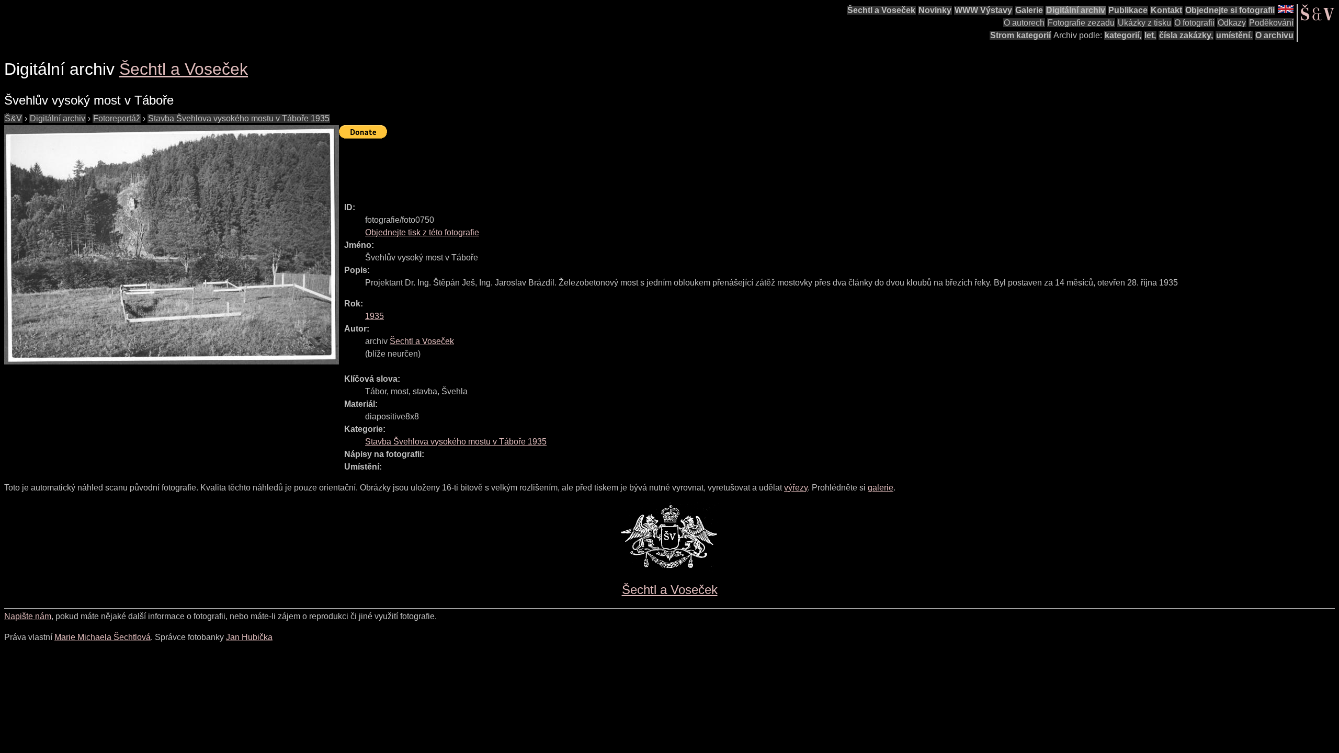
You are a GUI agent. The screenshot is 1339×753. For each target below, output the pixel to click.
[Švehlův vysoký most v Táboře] (171, 244)
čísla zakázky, (1186, 35)
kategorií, (1123, 35)
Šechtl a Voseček (881, 10)
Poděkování (1271, 22)
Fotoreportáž (116, 118)
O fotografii (1194, 22)
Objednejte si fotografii (1230, 10)
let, (1150, 35)
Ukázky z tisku (1144, 22)
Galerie (1029, 10)
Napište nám (27, 616)
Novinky (934, 10)
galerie (880, 487)
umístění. (1234, 35)
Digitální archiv (1075, 10)
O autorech (1024, 22)
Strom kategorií (1020, 35)
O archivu (1274, 35)
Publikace (1128, 10)
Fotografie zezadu (1081, 22)
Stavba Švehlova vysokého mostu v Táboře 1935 (239, 118)
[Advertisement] (529, 165)
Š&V (13, 118)
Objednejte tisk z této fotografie (422, 232)
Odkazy (1232, 22)
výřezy (796, 487)
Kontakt (1166, 10)
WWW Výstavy (983, 10)
